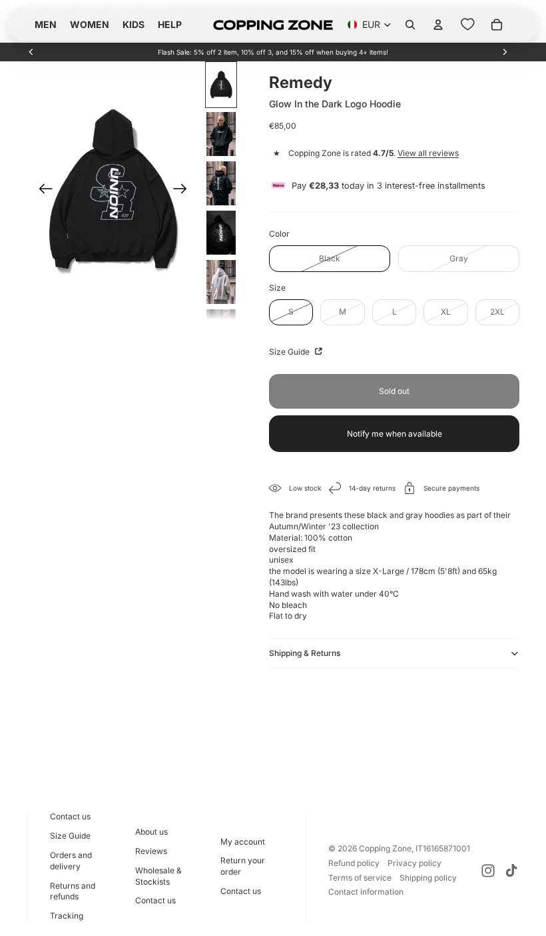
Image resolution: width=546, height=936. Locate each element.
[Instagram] (488, 871)
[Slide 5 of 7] (221, 282)
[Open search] (410, 24)
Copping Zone (385, 848)
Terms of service (360, 878)
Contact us (70, 816)
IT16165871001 (442, 848)
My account (242, 842)
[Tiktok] (511, 871)
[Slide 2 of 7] (221, 134)
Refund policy (354, 863)
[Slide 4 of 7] (221, 233)
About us (151, 832)
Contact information (366, 892)
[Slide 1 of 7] (221, 85)
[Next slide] (504, 52)
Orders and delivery (71, 860)
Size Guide (290, 352)
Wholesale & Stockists (158, 876)
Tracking (66, 916)
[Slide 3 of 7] (221, 183)
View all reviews (428, 153)
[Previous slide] (31, 52)
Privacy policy (414, 863)
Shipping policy (428, 878)
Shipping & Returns (304, 653)
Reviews (151, 851)
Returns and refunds (72, 891)
